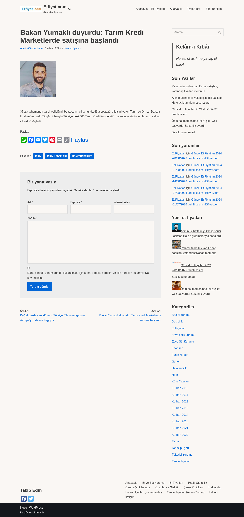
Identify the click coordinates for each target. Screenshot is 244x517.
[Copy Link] (66, 140)
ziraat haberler (82, 156)
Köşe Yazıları (180, 381)
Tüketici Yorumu (182, 454)
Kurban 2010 (180, 388)
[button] (69, 9)
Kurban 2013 (180, 408)
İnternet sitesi (122, 202)
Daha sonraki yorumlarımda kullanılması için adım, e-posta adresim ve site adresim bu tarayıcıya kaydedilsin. (88, 275)
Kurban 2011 (180, 394)
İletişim (129, 497)
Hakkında (214, 487)
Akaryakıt (176, 8)
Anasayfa (142, 8)
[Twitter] (45, 140)
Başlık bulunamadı (183, 132)
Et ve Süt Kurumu (183, 341)
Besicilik (177, 321)
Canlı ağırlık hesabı (137, 487)
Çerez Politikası (193, 487)
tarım (38, 156)
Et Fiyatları (158, 8)
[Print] (59, 140)
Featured (177, 348)
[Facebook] (30, 140)
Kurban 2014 (180, 414)
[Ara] (220, 32)
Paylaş (79, 139)
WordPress (36, 507)
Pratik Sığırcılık (197, 482)
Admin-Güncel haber (32, 48)
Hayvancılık (179, 368)
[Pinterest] (52, 140)
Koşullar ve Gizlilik (166, 487)
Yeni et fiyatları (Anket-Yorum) (185, 492)
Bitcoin (213, 492)
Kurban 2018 (180, 421)
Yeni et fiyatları (72, 48)
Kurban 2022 (180, 434)
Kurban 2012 (180, 401)
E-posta (76, 202)
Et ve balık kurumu (183, 334)
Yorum (32, 218)
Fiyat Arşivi (194, 8)
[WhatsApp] (23, 140)
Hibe (175, 374)
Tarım (175, 441)
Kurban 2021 (180, 427)
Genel (176, 361)
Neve (23, 507)
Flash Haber (180, 354)
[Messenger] (38, 140)
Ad (30, 202)
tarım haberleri (57, 156)
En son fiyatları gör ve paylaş (143, 492)
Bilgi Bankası (214, 8)
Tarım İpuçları (180, 448)
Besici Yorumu (181, 314)
